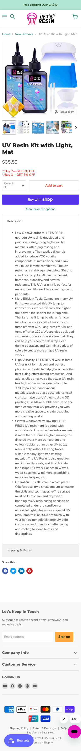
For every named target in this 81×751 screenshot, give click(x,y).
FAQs (64, 728)
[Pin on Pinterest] (29, 571)
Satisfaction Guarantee (40, 732)
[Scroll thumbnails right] (75, 127)
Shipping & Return (19, 550)
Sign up (64, 636)
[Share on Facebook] (5, 571)
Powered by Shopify (40, 743)
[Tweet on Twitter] (13, 571)
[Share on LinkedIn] (21, 571)
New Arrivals (24, 34)
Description (15, 221)
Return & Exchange (44, 728)
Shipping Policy (19, 728)
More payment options (40, 209)
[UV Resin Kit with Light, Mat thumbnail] (9, 127)
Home (6, 34)
